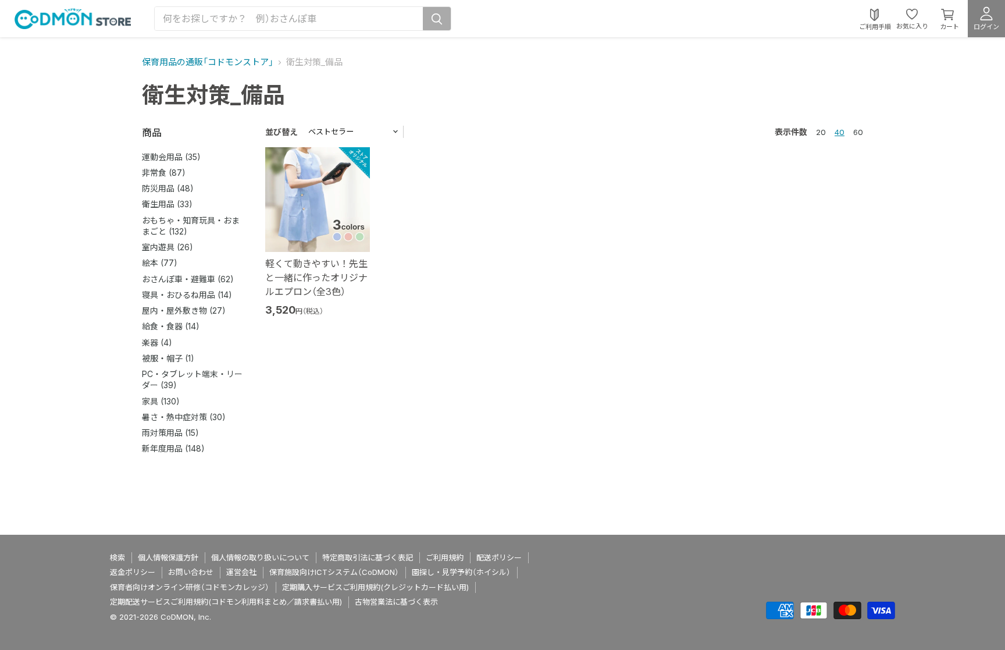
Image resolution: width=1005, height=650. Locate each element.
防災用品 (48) (168, 188)
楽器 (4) (157, 342)
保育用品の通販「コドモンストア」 (207, 62)
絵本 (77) (159, 263)
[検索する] (437, 18)
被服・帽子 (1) (168, 358)
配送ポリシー (499, 557)
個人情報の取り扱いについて (260, 557)
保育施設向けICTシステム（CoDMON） (334, 572)
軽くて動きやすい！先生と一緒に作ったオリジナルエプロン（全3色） (316, 277)
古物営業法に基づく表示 (396, 601)
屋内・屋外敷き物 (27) (184, 310)
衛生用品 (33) (167, 204)
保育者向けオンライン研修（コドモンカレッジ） (189, 587)
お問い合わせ (190, 572)
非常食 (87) (164, 172)
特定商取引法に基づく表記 (367, 557)
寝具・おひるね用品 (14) (187, 295)
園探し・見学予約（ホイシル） (461, 572)
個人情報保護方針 (168, 557)
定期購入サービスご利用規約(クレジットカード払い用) (375, 587)
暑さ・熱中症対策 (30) (184, 417)
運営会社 (241, 572)
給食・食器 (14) (170, 326)
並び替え (281, 132)
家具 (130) (161, 401)
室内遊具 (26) (167, 247)
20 (821, 132)
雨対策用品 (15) (170, 433)
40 (839, 132)
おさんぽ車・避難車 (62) (188, 279)
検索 (117, 557)
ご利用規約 (445, 557)
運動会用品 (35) (171, 157)
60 (858, 132)
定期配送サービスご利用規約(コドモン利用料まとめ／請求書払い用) (226, 601)
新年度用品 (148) (173, 448)
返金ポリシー (132, 572)
